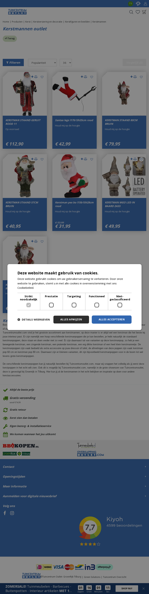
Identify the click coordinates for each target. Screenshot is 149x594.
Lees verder (42, 288)
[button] (33, 320)
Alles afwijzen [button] (71, 319)
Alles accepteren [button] (112, 319)
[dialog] (74, 297)
